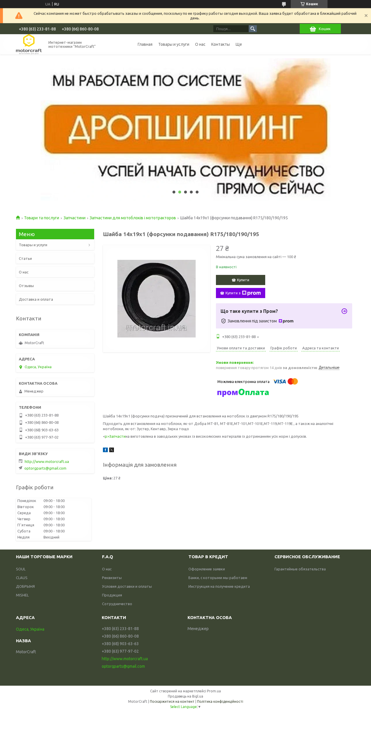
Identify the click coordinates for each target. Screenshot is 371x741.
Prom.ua (214, 691)
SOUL (21, 569)
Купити (243, 280)
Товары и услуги (173, 44)
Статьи (25, 258)
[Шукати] (253, 28)
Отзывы (26, 286)
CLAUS (22, 578)
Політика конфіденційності (220, 701)
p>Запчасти (115, 436)
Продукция (112, 595)
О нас (200, 44)
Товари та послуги (41, 218)
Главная (145, 44)
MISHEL (22, 595)
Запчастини (74, 218)
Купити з (233, 293)
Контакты (220, 44)
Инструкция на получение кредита (219, 586)
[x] (111, 451)
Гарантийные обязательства (300, 569)
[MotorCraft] (29, 44)
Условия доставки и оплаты (127, 586)
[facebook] (105, 451)
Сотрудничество (117, 604)
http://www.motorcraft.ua (47, 461)
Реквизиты (112, 578)
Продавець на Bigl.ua (185, 696)
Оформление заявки (206, 569)
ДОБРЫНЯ (25, 586)
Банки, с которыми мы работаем (217, 578)
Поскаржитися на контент (172, 701)
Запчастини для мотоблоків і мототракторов (133, 218)
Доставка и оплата (36, 299)
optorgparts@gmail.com (45, 468)
